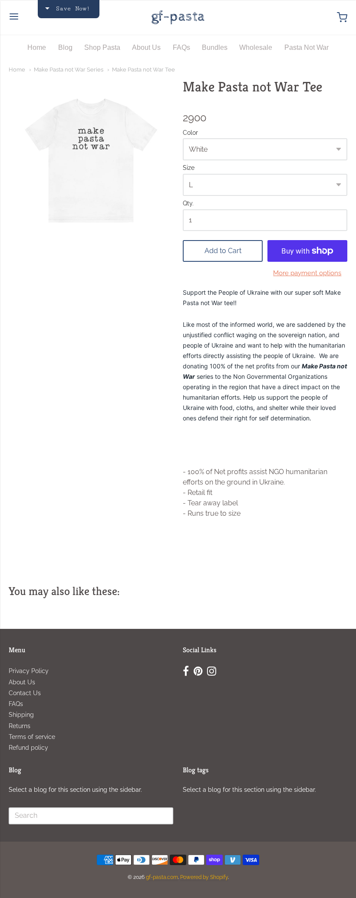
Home (36, 47)
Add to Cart (222, 251)
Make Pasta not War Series (68, 69)
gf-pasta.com (162, 877)
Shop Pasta (102, 47)
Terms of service (32, 736)
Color (190, 133)
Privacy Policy (29, 670)
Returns (19, 725)
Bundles (214, 47)
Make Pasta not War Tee (143, 69)
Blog (65, 47)
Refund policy (28, 747)
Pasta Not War (306, 47)
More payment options (307, 273)
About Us (146, 47)
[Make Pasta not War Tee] (91, 160)
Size (188, 168)
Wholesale (255, 47)
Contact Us (25, 693)
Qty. (188, 203)
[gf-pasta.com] (178, 17)
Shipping (21, 714)
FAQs (181, 47)
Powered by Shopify (204, 877)
